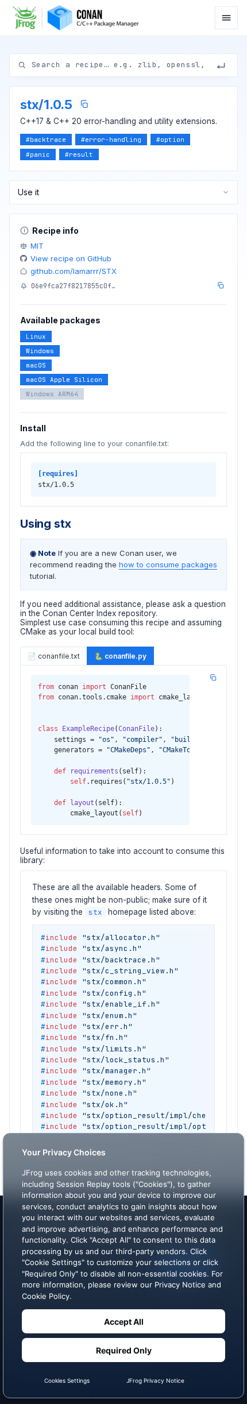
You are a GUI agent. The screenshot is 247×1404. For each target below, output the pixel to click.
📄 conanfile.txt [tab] (54, 656)
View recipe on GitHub (70, 258)
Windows (40, 351)
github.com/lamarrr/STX (73, 271)
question (210, 604)
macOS (36, 365)
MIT (37, 245)
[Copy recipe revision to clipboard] (220, 285)
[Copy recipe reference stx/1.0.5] (84, 104)
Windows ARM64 (52, 394)
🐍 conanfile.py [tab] (120, 656)
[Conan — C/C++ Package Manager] (79, 18)
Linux (36, 336)
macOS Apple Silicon (64, 380)
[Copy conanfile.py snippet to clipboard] (213, 677)
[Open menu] (226, 17)
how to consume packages (168, 564)
